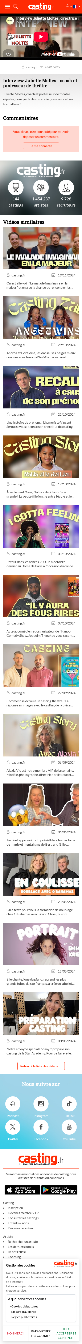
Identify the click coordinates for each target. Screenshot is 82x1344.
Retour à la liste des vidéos (39, 1066)
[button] (69, 7)
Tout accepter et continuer (67, 1333)
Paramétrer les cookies (41, 1333)
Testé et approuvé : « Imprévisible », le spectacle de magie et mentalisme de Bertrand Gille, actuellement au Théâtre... (41, 842)
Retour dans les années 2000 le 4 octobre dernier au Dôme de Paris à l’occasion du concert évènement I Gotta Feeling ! (41, 564)
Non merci (15, 1333)
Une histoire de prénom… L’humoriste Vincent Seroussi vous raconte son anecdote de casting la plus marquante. (40, 424)
